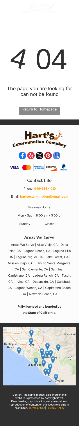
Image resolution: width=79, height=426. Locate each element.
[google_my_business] (56, 156)
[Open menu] (6, 8)
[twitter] (39, 156)
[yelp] (31, 156)
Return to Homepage (39, 109)
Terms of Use (37, 407)
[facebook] (22, 156)
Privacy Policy (56, 407)
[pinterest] (48, 156)
